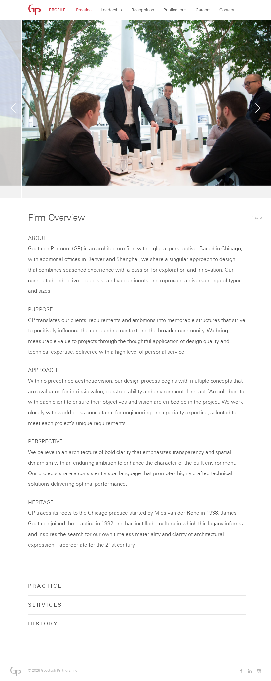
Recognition (142, 9)
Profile (57, 10)
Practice (84, 9)
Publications (174, 9)
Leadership (111, 9)
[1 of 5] (135, 109)
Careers (203, 9)
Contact (226, 9)
